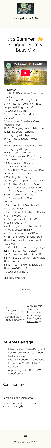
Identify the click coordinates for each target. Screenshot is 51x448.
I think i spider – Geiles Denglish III (26, 349)
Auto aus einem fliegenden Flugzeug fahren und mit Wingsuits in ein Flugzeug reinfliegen (35, 313)
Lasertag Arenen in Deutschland (26, 359)
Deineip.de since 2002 (25, 18)
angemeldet (18, 403)
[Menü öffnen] (25, 23)
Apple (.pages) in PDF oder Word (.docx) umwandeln (26, 371)
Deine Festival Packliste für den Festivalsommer (25, 354)
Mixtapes (25, 289)
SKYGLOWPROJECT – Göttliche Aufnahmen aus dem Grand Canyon (15, 315)
